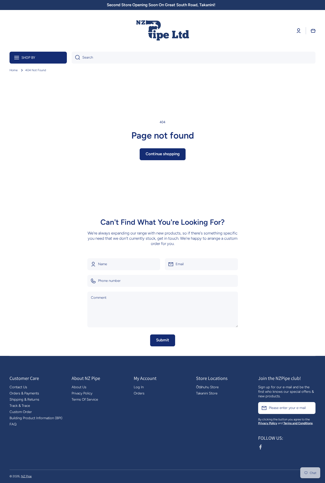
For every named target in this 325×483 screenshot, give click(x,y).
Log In (139, 387)
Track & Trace (20, 405)
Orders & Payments (24, 393)
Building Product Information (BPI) (36, 418)
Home (14, 70)
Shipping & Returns (24, 399)
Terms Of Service (85, 399)
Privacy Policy (82, 393)
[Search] (76, 58)
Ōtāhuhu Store (207, 387)
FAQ (13, 424)
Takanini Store (206, 393)
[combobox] (193, 58)
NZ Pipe (26, 476)
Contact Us (18, 387)
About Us (79, 387)
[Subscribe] (309, 408)
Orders (139, 393)
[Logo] (162, 31)
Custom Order (21, 412)
